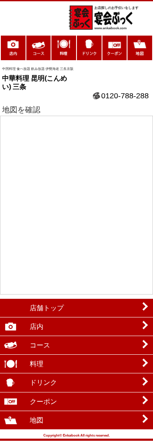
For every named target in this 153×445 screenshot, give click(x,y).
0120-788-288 (125, 96)
